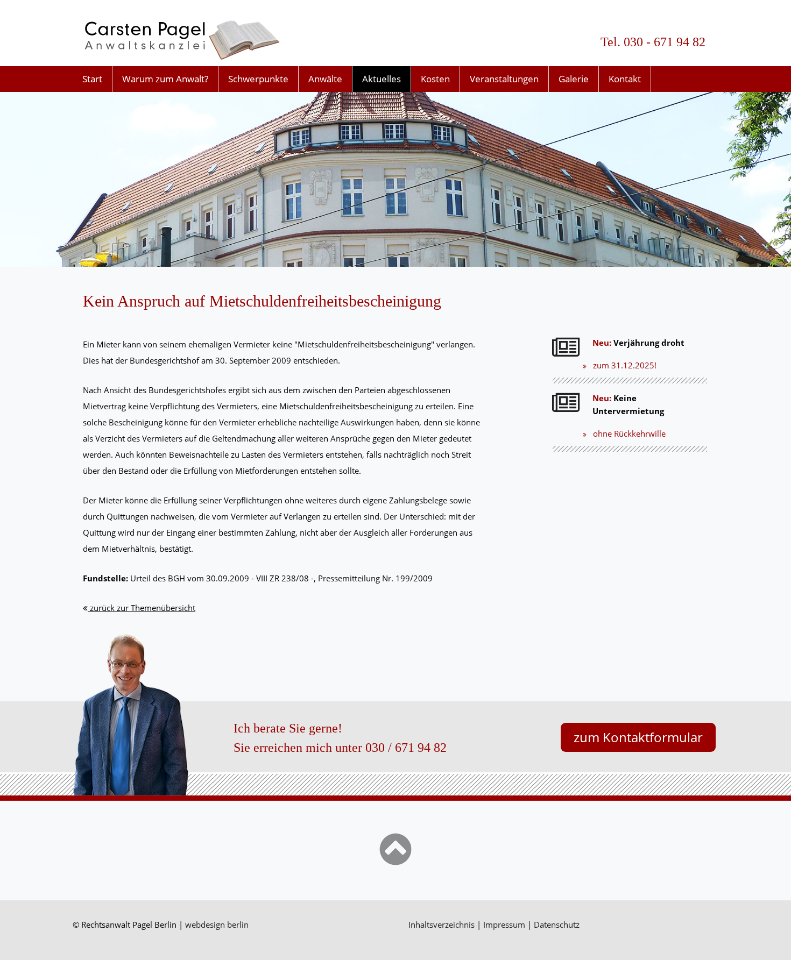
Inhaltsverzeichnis (441, 924)
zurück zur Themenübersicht (141, 607)
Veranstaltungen (504, 79)
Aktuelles (381, 79)
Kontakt (625, 79)
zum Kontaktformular (638, 737)
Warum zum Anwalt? (165, 79)
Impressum (504, 924)
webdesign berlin (217, 924)
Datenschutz (557, 924)
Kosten (435, 79)
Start (92, 79)
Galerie (574, 79)
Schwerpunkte (258, 79)
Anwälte (325, 79)
